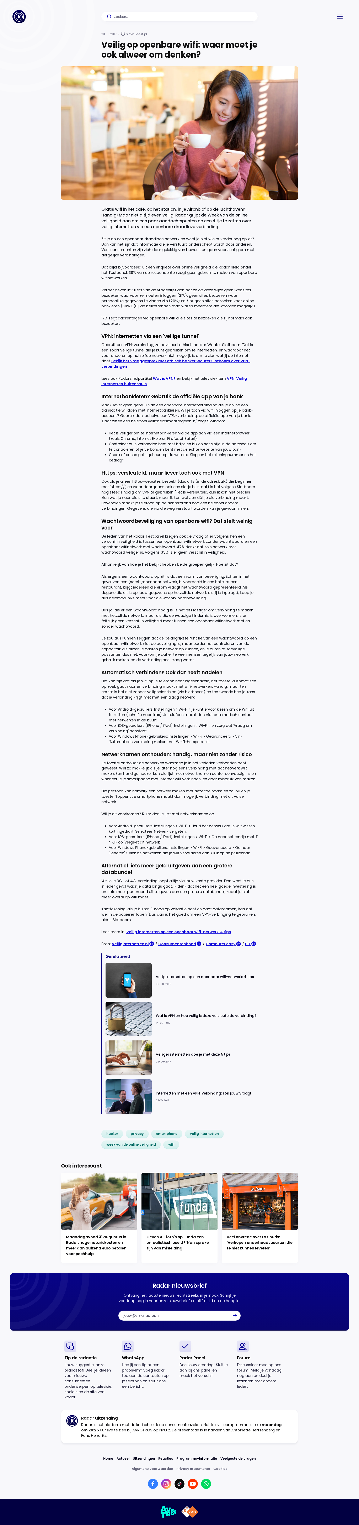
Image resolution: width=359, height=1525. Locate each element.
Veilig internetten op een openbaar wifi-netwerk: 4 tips (178, 931)
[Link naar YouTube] (193, 1484)
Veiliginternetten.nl (130, 943)
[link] (112, 1134)
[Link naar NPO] (189, 1511)
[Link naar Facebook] (153, 1484)
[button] (340, 16)
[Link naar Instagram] (166, 1484)
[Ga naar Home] (19, 16)
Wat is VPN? (164, 378)
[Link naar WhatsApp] (206, 1484)
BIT (248, 943)
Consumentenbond (177, 943)
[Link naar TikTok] (179, 1484)
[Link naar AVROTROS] (168, 1511)
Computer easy (221, 943)
